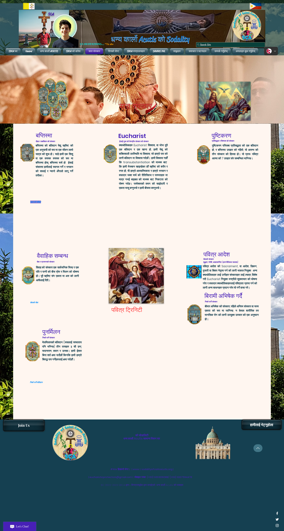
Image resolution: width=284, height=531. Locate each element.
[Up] (257, 448)
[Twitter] (277, 519)
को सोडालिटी (141, 435)
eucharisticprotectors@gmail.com (111, 477)
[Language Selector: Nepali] (271, 51)
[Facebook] (277, 513)
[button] (262, 424)
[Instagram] (277, 525)
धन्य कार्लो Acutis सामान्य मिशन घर (141, 439)
